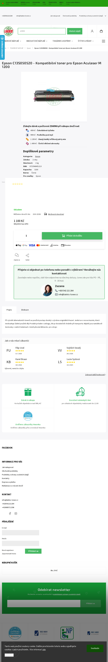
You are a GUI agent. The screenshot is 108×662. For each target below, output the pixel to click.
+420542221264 (8, 503)
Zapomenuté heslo (9, 553)
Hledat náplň (74, 31)
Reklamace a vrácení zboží (12, 486)
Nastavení (9, 655)
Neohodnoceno (30, 184)
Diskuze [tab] (25, 309)
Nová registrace (8, 550)
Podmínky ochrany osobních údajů (91, 16)
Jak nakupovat (55, 16)
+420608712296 (8, 507)
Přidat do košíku (74, 235)
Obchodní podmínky (70, 16)
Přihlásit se (90, 603)
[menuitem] (13, 41)
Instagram (16, 513)
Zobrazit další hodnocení (95, 374)
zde (44, 649)
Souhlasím (95, 648)
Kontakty (5, 478)
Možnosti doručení (56, 214)
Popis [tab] (9, 309)
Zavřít (100, 264)
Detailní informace (20, 201)
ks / (54, 570)
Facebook (10, 513)
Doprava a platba (8, 482)
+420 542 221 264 (65, 290)
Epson (37, 156)
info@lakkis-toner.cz (68, 294)
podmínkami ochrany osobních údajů (66, 594)
